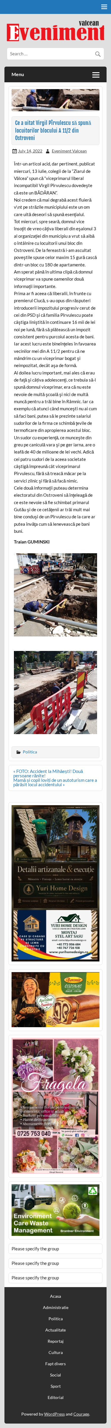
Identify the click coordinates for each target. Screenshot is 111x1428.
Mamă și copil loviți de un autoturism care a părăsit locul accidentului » (55, 782)
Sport (56, 1386)
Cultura (56, 1352)
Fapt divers (55, 1364)
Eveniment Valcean (69, 150)
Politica (30, 751)
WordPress (54, 1413)
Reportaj (56, 1341)
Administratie (55, 1307)
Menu (18, 74)
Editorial (56, 1397)
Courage (81, 1413)
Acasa (55, 1296)
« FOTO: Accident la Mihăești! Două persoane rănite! (48, 773)
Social (55, 1375)
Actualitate (55, 1330)
